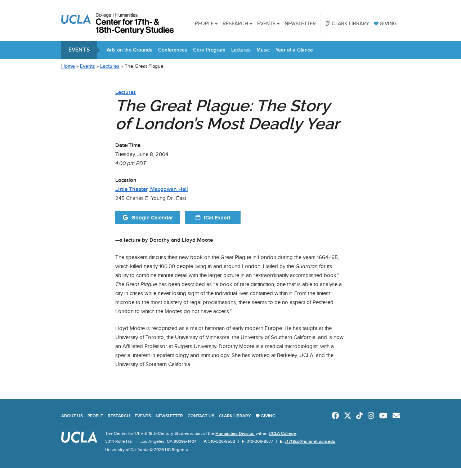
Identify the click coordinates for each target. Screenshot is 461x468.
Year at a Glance (294, 50)
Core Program (209, 50)
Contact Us (201, 415)
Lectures (241, 50)
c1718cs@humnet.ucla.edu (310, 441)
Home (68, 66)
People (204, 23)
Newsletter (300, 23)
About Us (72, 415)
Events (266, 23)
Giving (388, 23)
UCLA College (282, 433)
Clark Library (350, 23)
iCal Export (217, 217)
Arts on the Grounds (129, 50)
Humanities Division (235, 433)
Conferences (172, 50)
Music (263, 50)
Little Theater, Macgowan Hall (151, 189)
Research (235, 23)
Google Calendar (152, 217)
